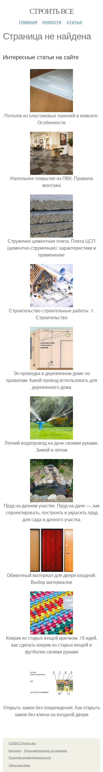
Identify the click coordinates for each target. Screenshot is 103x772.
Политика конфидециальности (30, 757)
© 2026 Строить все (22, 743)
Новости (52, 21)
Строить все (51, 11)
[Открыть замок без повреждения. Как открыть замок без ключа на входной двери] (51, 700)
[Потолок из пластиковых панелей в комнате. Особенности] (51, 108)
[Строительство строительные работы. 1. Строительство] (51, 303)
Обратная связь (19, 765)
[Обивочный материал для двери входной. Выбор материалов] (51, 568)
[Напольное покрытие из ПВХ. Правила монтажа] (51, 171)
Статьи (74, 21)
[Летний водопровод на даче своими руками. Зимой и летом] (51, 436)
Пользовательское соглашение (45, 750)
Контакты (15, 750)
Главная (28, 21)
